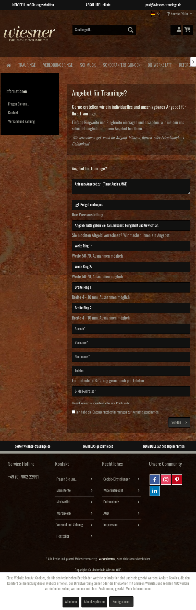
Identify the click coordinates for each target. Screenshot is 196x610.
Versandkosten (107, 559)
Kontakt (13, 113)
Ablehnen (71, 602)
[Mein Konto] (175, 30)
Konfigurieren (121, 602)
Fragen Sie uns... (18, 104)
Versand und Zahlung (21, 121)
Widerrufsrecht (113, 490)
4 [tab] (109, 13)
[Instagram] (166, 479)
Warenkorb (63, 513)
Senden (176, 422)
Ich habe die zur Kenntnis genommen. (117, 412)
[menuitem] (104, 30)
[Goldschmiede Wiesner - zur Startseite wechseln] (30, 37)
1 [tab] (86, 13)
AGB (106, 513)
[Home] (9, 65)
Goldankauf (80, 144)
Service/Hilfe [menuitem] (179, 14)
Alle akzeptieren (94, 602)
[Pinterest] (177, 479)
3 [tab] (101, 13)
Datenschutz (111, 502)
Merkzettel (63, 502)
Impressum (110, 525)
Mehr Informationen (138, 589)
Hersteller (62, 536)
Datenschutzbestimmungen (109, 412)
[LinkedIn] (155, 491)
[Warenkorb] (188, 30)
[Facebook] (155, 479)
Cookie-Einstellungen (116, 479)
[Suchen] (130, 30)
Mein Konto (63, 490)
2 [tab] (94, 13)
